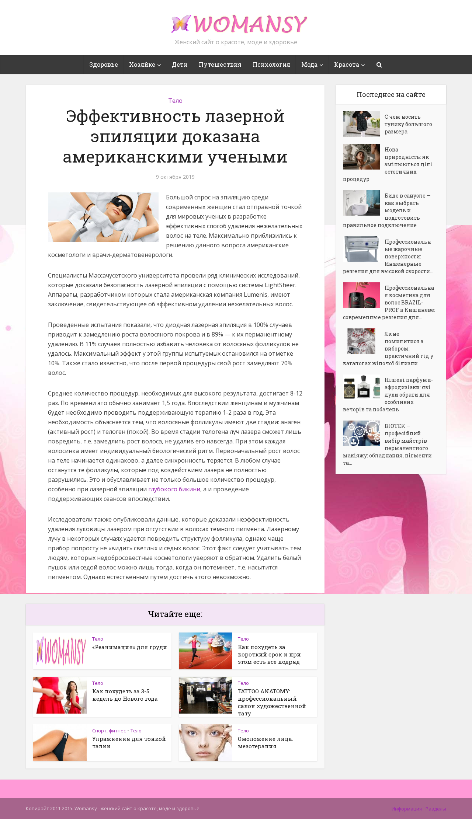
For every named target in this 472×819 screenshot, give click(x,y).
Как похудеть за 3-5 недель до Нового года (125, 694)
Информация (407, 808)
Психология (271, 64)
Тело (175, 101)
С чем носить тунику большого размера (408, 124)
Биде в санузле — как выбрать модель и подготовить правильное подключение (387, 210)
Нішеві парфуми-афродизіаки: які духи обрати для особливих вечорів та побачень (388, 394)
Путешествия (220, 64)
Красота (346, 64)
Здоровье (103, 64)
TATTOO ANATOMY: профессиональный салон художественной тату (272, 702)
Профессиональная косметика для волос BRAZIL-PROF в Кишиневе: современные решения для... (389, 302)
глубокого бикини (174, 489)
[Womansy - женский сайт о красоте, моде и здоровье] (236, 21)
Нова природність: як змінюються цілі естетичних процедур (388, 164)
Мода (309, 64)
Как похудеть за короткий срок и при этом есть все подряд (269, 654)
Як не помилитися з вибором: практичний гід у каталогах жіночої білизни (388, 348)
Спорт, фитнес (109, 730)
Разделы (436, 808)
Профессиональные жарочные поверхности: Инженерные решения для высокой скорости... (388, 256)
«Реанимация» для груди (129, 647)
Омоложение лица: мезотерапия (265, 742)
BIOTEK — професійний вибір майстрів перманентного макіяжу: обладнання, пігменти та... (387, 444)
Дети (180, 64)
